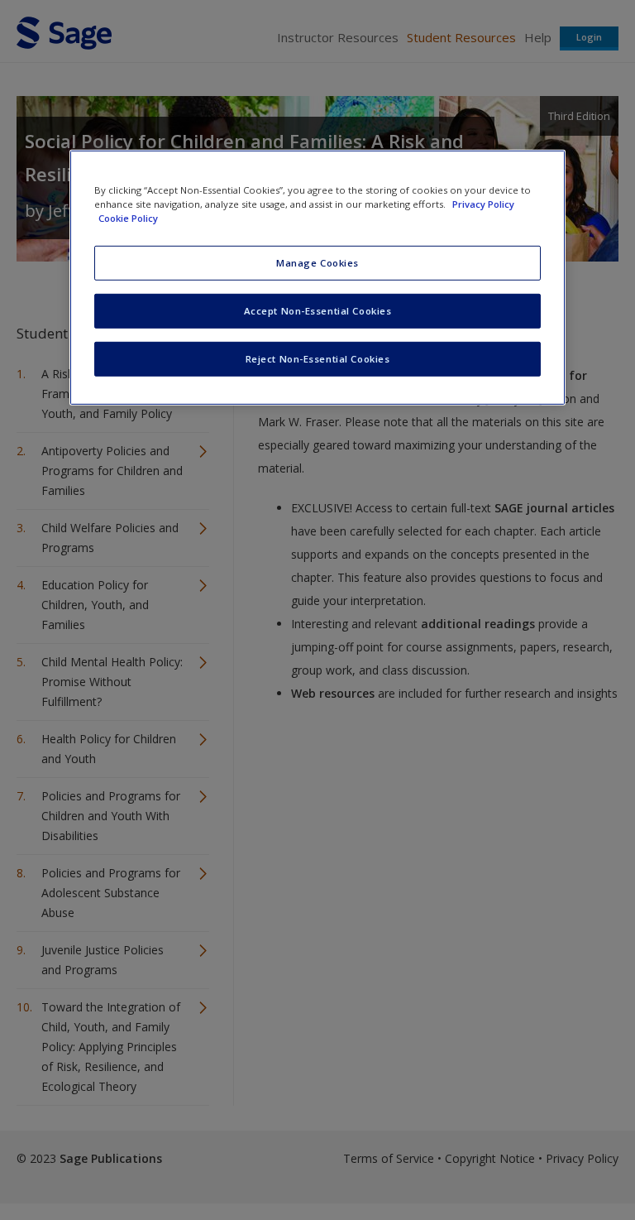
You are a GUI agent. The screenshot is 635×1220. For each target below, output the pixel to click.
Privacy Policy (483, 204)
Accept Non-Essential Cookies (318, 311)
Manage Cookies (317, 263)
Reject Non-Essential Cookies (318, 359)
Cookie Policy (128, 218)
